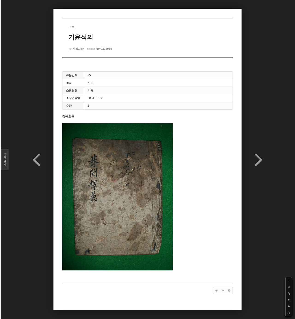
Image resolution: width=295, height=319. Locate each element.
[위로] (289, 300)
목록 (4, 159)
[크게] (289, 287)
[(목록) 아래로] (289, 306)
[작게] (289, 293)
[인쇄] (289, 313)
